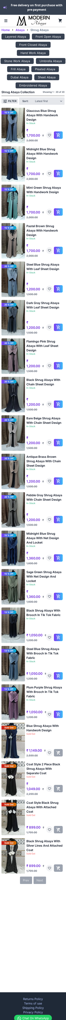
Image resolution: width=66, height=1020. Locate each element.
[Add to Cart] (58, 135)
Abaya (20, 30)
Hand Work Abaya (33, 53)
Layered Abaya (15, 36)
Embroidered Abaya (33, 85)
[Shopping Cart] (60, 20)
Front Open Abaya (48, 36)
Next (39, 880)
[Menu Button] (6, 20)
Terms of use (33, 1003)
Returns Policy (33, 999)
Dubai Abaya (19, 77)
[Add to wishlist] (49, 135)
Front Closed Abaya (33, 45)
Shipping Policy (33, 1008)
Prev (26, 880)
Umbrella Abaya (51, 61)
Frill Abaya (18, 69)
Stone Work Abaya (17, 61)
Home (5, 30)
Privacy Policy (33, 1012)
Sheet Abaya (47, 77)
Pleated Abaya (45, 69)
